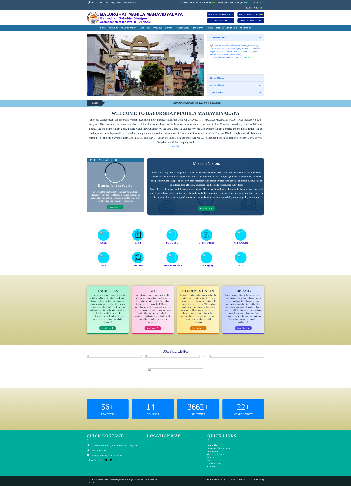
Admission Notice (218, 37)
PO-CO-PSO (172, 243)
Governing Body (215, 454)
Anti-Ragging (206, 265)
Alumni (103, 243)
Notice (210, 28)
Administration (128, 28)
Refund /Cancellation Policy (251, 479)
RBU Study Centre (249, 14)
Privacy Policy (230, 479)
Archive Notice (217, 85)
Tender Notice (216, 92)
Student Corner (214, 463)
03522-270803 (97, 2)
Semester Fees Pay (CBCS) (196, 2)
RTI (241, 265)
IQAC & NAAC (197, 28)
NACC (210, 460)
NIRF (256, 8)
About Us (113, 28)
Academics (145, 28)
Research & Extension (226, 28)
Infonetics (91, 482)
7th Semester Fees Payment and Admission (229, 57)
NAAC (255, 2)
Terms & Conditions (213, 479)
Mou (103, 265)
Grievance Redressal (172, 265)
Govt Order (137, 265)
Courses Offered (206, 243)
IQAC (249, 8)
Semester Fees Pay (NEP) (232, 2)
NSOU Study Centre (251, 20)
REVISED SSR (221, 20)
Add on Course (241, 243)
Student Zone (182, 28)
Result (138, 243)
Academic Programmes (218, 448)
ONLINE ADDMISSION (218, 14)
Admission (212, 451)
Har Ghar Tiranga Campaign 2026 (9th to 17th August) (178, 103)
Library (168, 28)
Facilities (157, 28)
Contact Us (245, 28)
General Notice (217, 78)
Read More (175, 146)
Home (103, 28)
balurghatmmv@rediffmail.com (122, 2)
